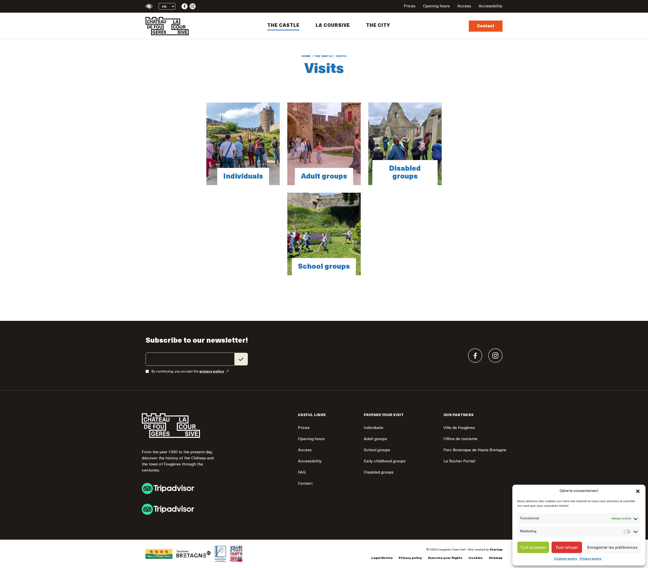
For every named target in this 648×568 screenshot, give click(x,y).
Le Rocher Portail (459, 461)
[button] (637, 491)
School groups (324, 234)
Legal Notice (382, 558)
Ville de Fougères (459, 428)
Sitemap (495, 558)
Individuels (373, 428)
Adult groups (324, 144)
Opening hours (436, 6)
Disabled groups (405, 144)
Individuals (243, 144)
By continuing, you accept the (187, 372)
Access (464, 6)
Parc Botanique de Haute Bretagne (474, 450)
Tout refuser (566, 547)
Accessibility (490, 6)
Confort (149, 6)
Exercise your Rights (445, 558)
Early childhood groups (385, 461)
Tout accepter (533, 547)
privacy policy (211, 372)
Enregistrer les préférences (612, 547)
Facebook (184, 6)
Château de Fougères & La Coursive (167, 26)
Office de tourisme (460, 439)
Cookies (476, 558)
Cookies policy (565, 558)
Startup (496, 549)
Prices (409, 6)
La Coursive (333, 26)
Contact (485, 26)
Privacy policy (590, 558)
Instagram (193, 6)
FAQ (302, 473)
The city (378, 26)
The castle (283, 26)
